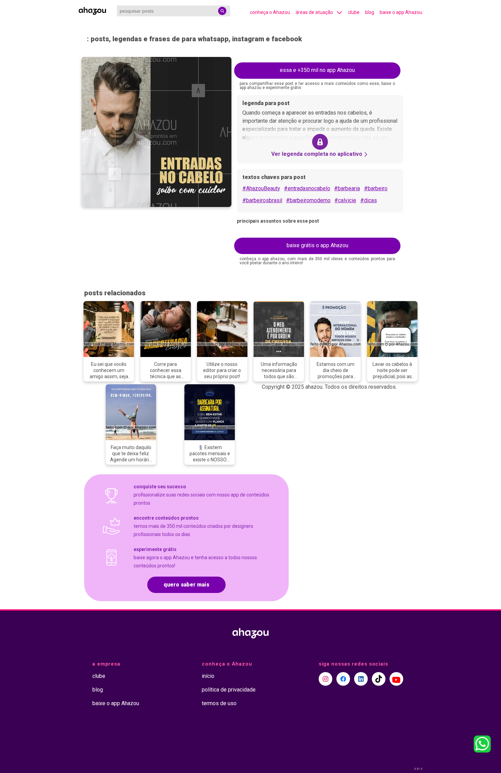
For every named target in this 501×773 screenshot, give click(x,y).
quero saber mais (186, 584)
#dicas (368, 200)
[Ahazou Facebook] (343, 679)
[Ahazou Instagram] (325, 679)
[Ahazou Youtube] (396, 679)
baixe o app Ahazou (401, 12)
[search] (222, 11)
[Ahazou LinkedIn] (361, 679)
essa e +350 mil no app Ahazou (317, 70)
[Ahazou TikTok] (378, 679)
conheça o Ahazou (270, 12)
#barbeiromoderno (308, 200)
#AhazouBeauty (261, 188)
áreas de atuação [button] (314, 12)
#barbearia (347, 188)
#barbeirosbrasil (262, 200)
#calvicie (345, 200)
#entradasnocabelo (307, 188)
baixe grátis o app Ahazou (317, 245)
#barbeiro (376, 188)
